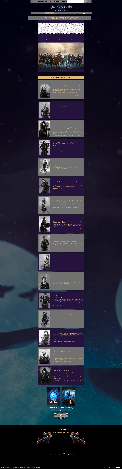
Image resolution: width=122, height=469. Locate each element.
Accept (118, 467)
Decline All (113, 467)
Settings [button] (109, 467)
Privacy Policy (38, 467)
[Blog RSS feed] (84, 13)
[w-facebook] (81, 14)
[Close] (120, 467)
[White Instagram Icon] (79, 13)
